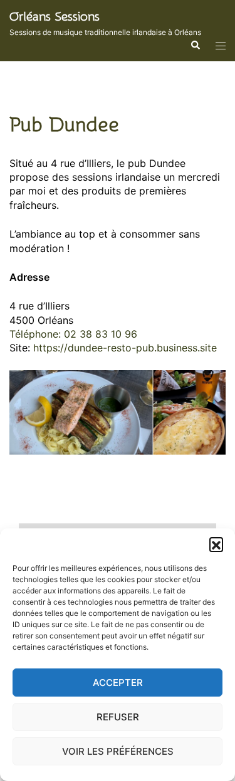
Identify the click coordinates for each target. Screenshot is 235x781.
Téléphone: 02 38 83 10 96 (73, 334)
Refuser (118, 717)
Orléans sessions (54, 16)
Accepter (118, 682)
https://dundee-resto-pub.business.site (125, 347)
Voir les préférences (118, 751)
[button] (216, 544)
